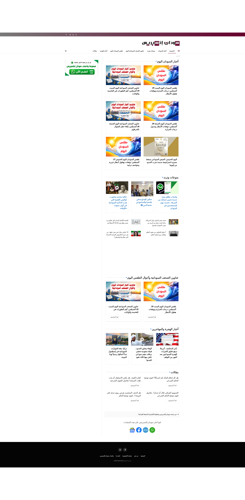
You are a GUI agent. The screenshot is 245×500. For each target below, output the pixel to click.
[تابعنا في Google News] (132, 430)
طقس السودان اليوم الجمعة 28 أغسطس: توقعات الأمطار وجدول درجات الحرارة (164, 126)
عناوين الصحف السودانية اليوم (135, 51)
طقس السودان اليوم (116, 51)
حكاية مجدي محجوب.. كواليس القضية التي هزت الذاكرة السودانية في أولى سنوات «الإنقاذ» (118, 202)
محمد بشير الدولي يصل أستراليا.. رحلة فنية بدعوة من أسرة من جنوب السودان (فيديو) (155, 222)
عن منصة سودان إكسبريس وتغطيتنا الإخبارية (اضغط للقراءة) (157, 414)
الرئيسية (171, 51)
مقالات (95, 51)
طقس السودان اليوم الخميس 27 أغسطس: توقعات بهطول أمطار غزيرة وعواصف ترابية (124, 162)
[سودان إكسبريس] (161, 43)
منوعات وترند (151, 51)
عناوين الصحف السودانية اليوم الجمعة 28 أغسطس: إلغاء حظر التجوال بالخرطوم (124, 126)
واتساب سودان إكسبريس (107, 456)
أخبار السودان (162, 51)
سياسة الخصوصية (127, 456)
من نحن (136, 456)
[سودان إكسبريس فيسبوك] (139, 430)
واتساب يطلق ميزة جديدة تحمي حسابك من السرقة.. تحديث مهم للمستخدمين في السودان (167, 202)
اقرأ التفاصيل (152, 317)
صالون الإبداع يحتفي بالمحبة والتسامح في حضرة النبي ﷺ (144, 202)
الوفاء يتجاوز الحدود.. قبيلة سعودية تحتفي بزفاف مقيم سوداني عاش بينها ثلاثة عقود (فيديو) (143, 354)
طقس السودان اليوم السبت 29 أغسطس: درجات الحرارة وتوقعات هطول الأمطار (163, 91)
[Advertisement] (122, 16)
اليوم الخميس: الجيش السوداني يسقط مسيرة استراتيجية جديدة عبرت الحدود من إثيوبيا (161, 162)
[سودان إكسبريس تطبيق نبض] (145, 430)
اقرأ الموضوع (172, 385)
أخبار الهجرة (103, 51)
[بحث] (66, 51)
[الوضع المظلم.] (66, 34)
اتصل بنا (118, 456)
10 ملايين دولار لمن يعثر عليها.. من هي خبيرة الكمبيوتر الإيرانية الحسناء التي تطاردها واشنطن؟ (117, 234)
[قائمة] (179, 50)
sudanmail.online (119, 461)
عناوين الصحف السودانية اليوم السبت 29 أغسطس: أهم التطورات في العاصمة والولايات (123, 91)
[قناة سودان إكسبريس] (152, 430)
